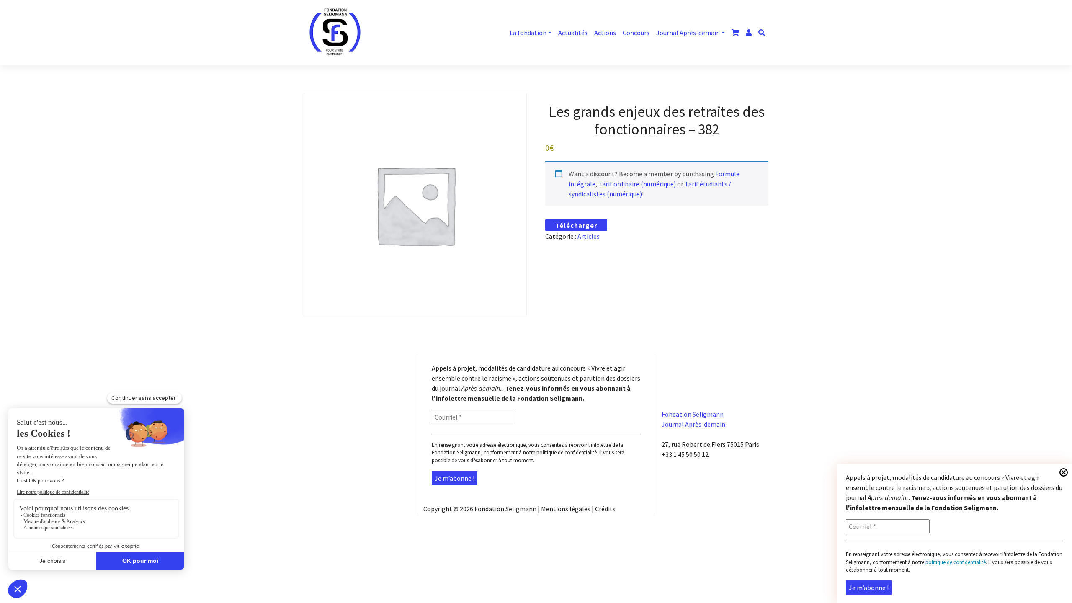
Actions (605, 32)
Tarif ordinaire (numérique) (637, 184)
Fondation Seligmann (505, 509)
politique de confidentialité (566, 452)
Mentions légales (565, 509)
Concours (636, 32)
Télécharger (576, 225)
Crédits (605, 509)
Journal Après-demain (688, 32)
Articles (588, 236)
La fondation (528, 32)
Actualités (573, 32)
